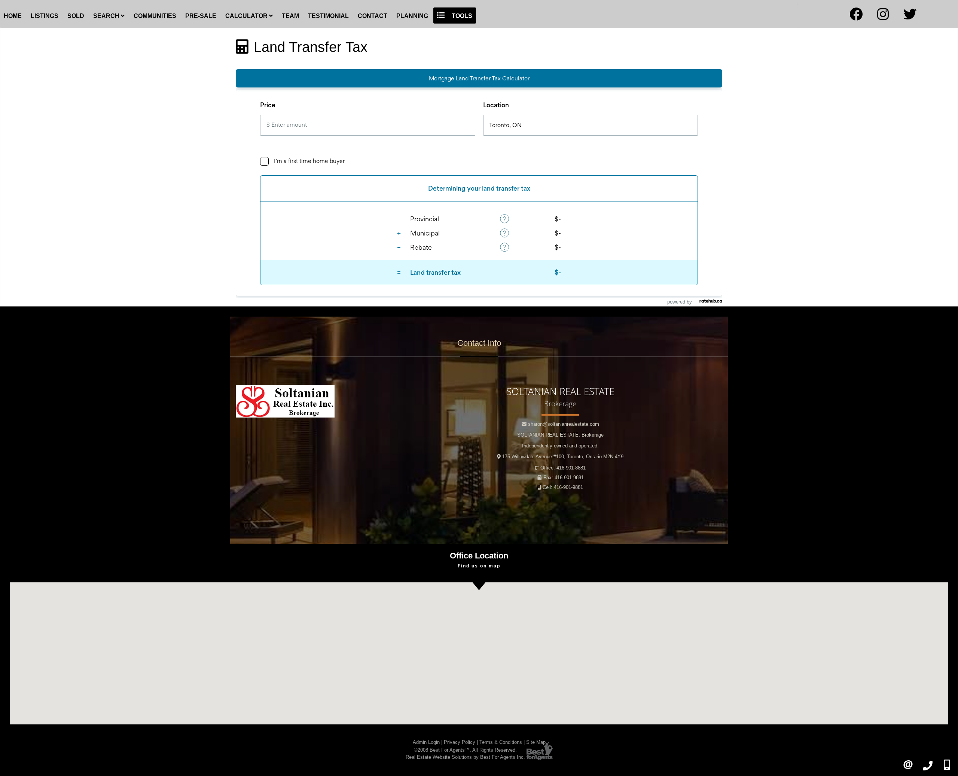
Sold (75, 16)
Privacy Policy (459, 742)
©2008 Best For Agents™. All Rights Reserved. (465, 750)
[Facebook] (856, 17)
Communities (155, 16)
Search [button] (107, 16)
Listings (44, 16)
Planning (412, 16)
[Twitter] (909, 17)
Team (290, 16)
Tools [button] (461, 16)
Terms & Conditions (500, 742)
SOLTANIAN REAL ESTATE (560, 435)
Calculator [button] (247, 16)
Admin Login (426, 742)
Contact (372, 16)
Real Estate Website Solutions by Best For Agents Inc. (465, 757)
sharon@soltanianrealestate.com (563, 424)
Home (13, 16)
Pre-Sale (200, 16)
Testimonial (328, 16)
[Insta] (883, 17)
